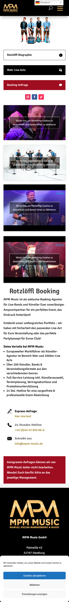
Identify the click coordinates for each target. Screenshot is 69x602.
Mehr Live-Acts (16, 70)
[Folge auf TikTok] (41, 97)
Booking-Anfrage (17, 85)
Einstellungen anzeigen (34, 594)
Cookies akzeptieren (34, 575)
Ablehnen (34, 584)
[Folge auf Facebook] (34, 97)
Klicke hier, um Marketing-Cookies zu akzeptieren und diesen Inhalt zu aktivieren (34, 122)
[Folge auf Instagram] (27, 97)
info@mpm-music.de (29, 443)
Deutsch (45, 2)
